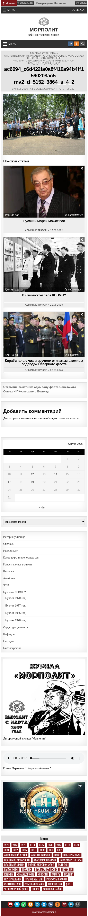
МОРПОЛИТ (44, 29)
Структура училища (15, 627)
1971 (6, 845)
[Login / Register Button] (71, 904)
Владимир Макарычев (17, 860)
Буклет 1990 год (15, 620)
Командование (25, 874)
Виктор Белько (71, 855)
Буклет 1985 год (15, 612)
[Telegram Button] (44, 904)
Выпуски (8, 571)
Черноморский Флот (16, 889)
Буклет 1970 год (15, 598)
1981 (6, 850)
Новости (46, 322)
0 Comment (75, 215)
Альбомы (9, 578)
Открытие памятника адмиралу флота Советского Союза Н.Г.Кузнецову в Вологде (44, 57)
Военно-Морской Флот (41, 865)
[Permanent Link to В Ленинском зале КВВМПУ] (43, 264)
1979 (76, 845)
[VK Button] (70, 43)
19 (32, 482)
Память (56, 874)
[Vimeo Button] (17, 904)
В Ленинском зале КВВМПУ (44, 295)
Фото (46, 247)
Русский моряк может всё (44, 221)
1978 (67, 845)
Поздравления (12, 879)
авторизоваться (69, 418)
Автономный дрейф (15, 855)
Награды (8, 641)
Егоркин (26, 869)
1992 (59, 850)
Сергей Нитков (12, 884)
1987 (33, 850)
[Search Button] (82, 43)
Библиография (12, 648)
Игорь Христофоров (47, 869)
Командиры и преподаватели (21, 557)
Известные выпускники (17, 564)
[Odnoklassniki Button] (76, 43)
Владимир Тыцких (70, 860)
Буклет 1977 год (15, 605)
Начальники (10, 550)
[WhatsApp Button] (23, 904)
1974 (32, 845)
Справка (8, 543)
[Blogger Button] (30, 904)
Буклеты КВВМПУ (14, 592)
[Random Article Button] (64, 904)
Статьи (45, 175)
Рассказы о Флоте (56, 879)
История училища (14, 536)
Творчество (55, 884)
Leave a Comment (45, 89)
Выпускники (11, 869)
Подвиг (68, 874)
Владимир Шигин (14, 865)
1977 (58, 845)
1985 (24, 850)
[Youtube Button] (10, 904)
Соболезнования (34, 884)
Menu (11, 9)
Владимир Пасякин (45, 860)
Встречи (63, 865)
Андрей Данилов (41, 855)
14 (55, 474)
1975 (41, 845)
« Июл (42, 507)
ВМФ (57, 855)
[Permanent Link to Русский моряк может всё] (43, 192)
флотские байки (52, 889)
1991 (51, 850)
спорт (35, 889)
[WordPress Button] (37, 904)
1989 (42, 850)
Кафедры (9, 634)
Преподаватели (34, 879)
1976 (50, 845)
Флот (69, 884)
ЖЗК (6, 585)
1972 (14, 845)
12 (32, 474)
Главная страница (43, 53)
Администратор (36, 230)
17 (9, 482)
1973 (23, 845)
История (67, 869)
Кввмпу (8, 874)
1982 (15, 850)
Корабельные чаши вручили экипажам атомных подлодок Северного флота (44, 362)
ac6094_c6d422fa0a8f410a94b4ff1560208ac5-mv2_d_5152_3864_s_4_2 (44, 75)
